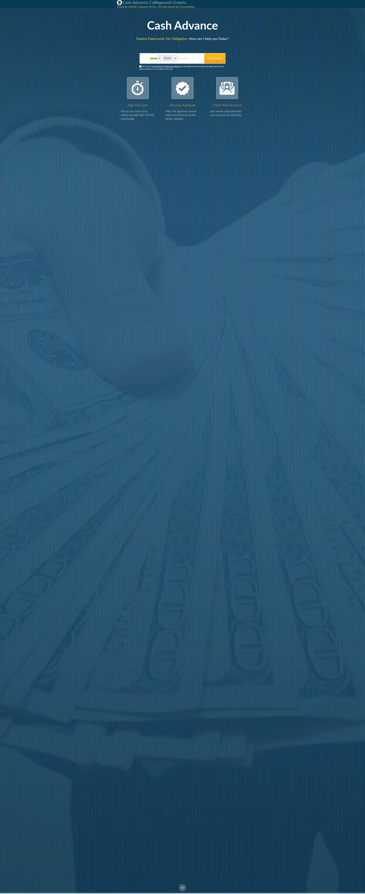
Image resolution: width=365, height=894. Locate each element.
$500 (167, 58)
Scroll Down (182, 887)
